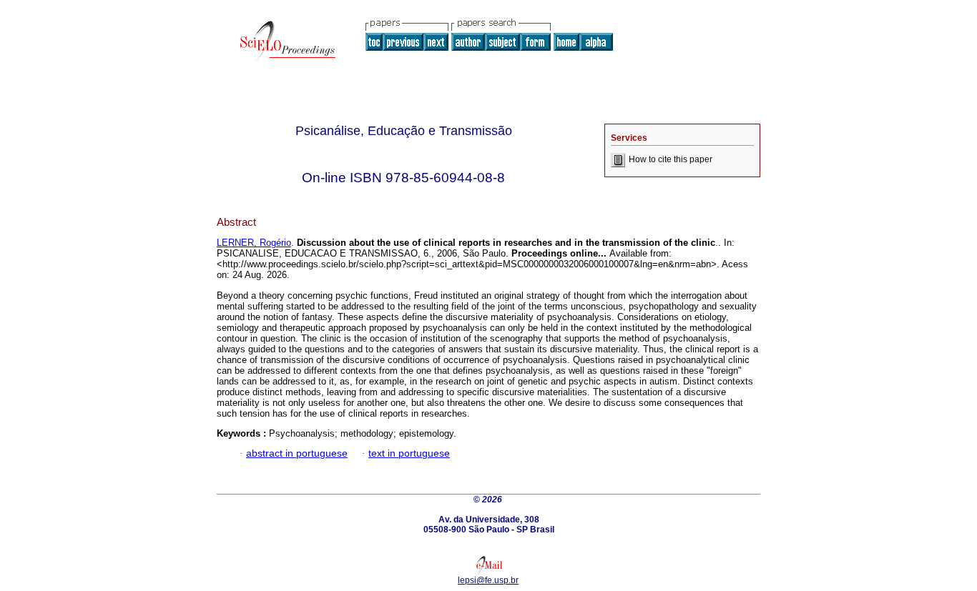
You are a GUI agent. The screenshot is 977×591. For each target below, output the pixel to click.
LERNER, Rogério (254, 242)
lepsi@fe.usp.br (488, 580)
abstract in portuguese (297, 453)
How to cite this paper (670, 159)
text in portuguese (409, 453)
